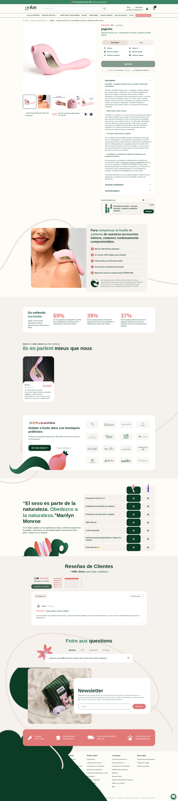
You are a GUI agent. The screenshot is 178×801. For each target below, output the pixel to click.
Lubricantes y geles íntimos (70, 15)
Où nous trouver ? (40, 448)
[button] (93, 61)
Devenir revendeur (63, 448)
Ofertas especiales (143, 15)
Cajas (131, 15)
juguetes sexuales (48, 15)
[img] (40, 611)
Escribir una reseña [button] (42, 586)
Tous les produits (33, 15)
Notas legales (110, 798)
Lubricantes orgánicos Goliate (131, 162)
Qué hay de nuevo (121, 15)
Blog (128, 7)
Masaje (84, 15)
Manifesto (139, 7)
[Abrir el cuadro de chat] (173, 797)
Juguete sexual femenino (38, 20)
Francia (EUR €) (45, 795)
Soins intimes (93, 15)
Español (59, 796)
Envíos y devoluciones (148, 798)
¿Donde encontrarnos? (134, 10)
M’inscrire (139, 706)
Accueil (25, 20)
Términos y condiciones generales (128, 798)
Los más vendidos (106, 15)
